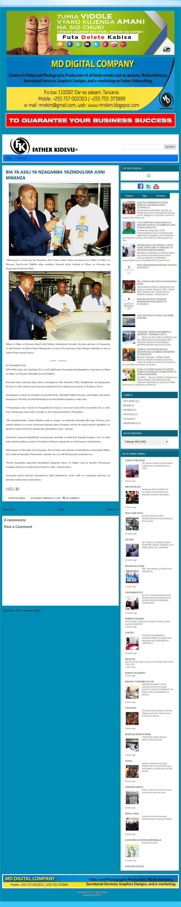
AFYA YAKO (129, 401)
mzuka (128, 761)
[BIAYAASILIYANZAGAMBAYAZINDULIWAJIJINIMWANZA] (56, 174)
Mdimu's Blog (132, 813)
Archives (160, 195)
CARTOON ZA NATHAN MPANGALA (143, 840)
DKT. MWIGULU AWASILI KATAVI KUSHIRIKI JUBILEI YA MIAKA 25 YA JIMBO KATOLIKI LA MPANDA (157, 545)
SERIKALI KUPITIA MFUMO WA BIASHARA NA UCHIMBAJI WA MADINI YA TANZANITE (156, 352)
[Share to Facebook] (17, 489)
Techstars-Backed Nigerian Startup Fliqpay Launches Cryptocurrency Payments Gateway (157, 713)
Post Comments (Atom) (28, 610)
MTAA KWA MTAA (134, 513)
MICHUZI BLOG (133, 487)
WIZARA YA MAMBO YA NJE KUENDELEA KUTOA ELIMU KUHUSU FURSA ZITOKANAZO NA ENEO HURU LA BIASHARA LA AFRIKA (157, 689)
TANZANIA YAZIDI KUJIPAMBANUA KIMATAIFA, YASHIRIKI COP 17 (154, 333)
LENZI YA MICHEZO (135, 460)
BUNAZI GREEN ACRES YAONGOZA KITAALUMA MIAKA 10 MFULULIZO (157, 518)
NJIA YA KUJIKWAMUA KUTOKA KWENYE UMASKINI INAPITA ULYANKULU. (152, 205)
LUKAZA (129, 632)
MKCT (99, 895)
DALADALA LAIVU (150, 843)
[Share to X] (14, 489)
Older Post (112, 509)
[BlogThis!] (11, 489)
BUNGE (127, 405)
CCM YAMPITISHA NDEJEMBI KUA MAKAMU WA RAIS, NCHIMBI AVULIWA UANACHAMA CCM (156, 225)
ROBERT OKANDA (134, 619)
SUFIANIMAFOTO (134, 592)
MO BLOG (130, 659)
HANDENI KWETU (134, 787)
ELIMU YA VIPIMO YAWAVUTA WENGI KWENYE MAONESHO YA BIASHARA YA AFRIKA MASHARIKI (156, 372)
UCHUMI (127, 419)
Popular (129, 195)
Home (9, 158)
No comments (72, 498)
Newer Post (9, 509)
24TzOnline (130, 708)
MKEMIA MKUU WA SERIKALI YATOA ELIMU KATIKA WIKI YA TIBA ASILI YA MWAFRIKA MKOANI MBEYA (155, 247)
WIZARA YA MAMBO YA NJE (139, 681)
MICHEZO (128, 410)
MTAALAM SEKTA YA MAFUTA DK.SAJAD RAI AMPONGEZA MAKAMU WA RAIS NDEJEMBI (155, 492)
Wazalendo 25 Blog (134, 566)
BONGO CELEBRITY (135, 673)
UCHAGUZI (129, 414)
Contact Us (21, 158)
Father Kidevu (101, 892)
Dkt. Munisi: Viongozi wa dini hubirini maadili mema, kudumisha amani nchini (157, 465)
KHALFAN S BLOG (134, 866)
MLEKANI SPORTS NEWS (138, 734)
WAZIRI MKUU (130, 423)
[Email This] (7, 489)
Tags (144, 195)
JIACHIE (129, 539)
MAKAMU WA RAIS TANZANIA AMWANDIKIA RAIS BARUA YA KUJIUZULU (152, 301)
